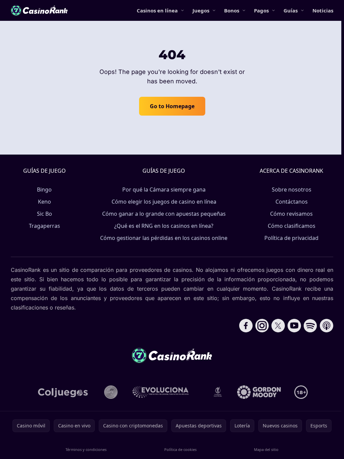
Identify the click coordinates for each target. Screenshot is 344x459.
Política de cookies (180, 449)
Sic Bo (44, 213)
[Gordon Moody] (259, 392)
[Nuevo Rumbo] (218, 392)
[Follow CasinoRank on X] (278, 325)
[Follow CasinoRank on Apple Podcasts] (326, 325)
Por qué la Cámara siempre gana (164, 189)
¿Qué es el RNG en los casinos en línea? (163, 226)
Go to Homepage (172, 106)
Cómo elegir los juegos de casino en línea (164, 201)
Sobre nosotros (291, 189)
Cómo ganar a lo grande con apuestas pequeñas (164, 213)
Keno (44, 201)
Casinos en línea (157, 10)
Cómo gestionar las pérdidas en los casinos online (163, 238)
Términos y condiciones (86, 449)
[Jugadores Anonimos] (111, 392)
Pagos (261, 10)
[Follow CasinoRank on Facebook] (246, 325)
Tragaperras (44, 226)
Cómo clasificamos (291, 226)
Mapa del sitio (266, 449)
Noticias (322, 10)
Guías (291, 10)
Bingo (44, 189)
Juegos (200, 10)
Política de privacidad (291, 238)
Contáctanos (291, 201)
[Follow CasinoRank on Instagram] (262, 325)
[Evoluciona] (164, 392)
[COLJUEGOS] (63, 392)
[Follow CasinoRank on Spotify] (310, 325)
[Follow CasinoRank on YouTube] (294, 325)
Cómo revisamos (291, 213)
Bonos (231, 10)
